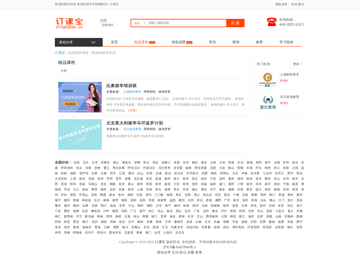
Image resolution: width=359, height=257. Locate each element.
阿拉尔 (101, 232)
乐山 (160, 211)
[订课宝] (69, 23)
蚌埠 (73, 184)
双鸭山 (224, 173)
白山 (140, 173)
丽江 (154, 216)
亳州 (186, 184)
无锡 (91, 178)
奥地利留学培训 (104, 53)
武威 (217, 221)
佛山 (272, 200)
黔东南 (89, 216)
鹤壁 (103, 194)
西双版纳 (212, 216)
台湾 (157, 232)
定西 (263, 221)
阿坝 (242, 211)
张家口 (166, 162)
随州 (67, 200)
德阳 (115, 211)
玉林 (244, 205)
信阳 (188, 194)
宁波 (213, 178)
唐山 (116, 162)
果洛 (98, 227)
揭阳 (150, 205)
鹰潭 (94, 189)
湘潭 (115, 200)
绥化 (299, 173)
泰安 (222, 189)
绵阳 (124, 211)
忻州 (286, 162)
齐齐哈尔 (192, 173)
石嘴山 (135, 227)
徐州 (100, 178)
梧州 (195, 205)
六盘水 (280, 211)
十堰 (236, 194)
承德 (177, 162)
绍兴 (249, 178)
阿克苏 (267, 227)
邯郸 (137, 162)
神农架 (86, 200)
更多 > (297, 64)
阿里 (58, 221)
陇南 (272, 221)
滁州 (140, 184)
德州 (268, 189)
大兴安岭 (61, 178)
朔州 (259, 162)
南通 (128, 178)
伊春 (244, 173)
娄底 (209, 200)
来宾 (281, 205)
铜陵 (113, 184)
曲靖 (118, 216)
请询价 (284, 80)
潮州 (140, 205)
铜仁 (58, 216)
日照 (240, 189)
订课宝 (60, 53)
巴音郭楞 (253, 227)
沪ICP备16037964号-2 (179, 247)
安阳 (94, 194)
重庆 (67, 211)
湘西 (218, 200)
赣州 (104, 189)
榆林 (140, 221)
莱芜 (249, 189)
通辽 (106, 167)
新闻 (235, 42)
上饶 (140, 189)
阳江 (104, 205)
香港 (139, 232)
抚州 (131, 189)
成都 (76, 211)
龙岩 (277, 184)
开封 (64, 194)
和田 (299, 227)
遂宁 (142, 211)
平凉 (235, 221)
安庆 (122, 184)
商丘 (179, 194)
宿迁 (195, 178)
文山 (200, 216)
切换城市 (108, 25)
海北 (67, 227)
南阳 (170, 194)
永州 (191, 200)
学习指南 (286, 42)
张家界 (162, 200)
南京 (82, 178)
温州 (222, 178)
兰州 (168, 221)
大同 (222, 162)
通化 (131, 173)
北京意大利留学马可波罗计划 (134, 123)
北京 (86, 162)
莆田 (231, 184)
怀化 (200, 200)
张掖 (226, 221)
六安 (176, 184)
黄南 (76, 227)
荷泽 (295, 189)
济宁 (213, 189)
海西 (116, 227)
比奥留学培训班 (121, 85)
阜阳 (149, 184)
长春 (95, 173)
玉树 (107, 227)
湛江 (291, 200)
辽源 (122, 173)
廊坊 (195, 162)
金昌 (189, 221)
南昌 (295, 184)
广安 (197, 211)
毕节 (79, 216)
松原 (150, 173)
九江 (76, 189)
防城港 (215, 205)
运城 (277, 162)
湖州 (240, 178)
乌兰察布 (164, 167)
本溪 (249, 167)
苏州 (119, 178)
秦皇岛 (126, 162)
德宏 (233, 216)
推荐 (259, 42)
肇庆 (58, 205)
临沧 (173, 216)
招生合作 (281, 4)
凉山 (260, 211)
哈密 (217, 227)
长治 (240, 162)
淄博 (167, 189)
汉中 (131, 221)
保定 (155, 162)
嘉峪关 (178, 221)
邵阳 (133, 200)
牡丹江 (279, 173)
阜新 (286, 167)
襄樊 (254, 194)
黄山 (131, 184)
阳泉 (231, 162)
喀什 (290, 227)
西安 (76, 221)
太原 (213, 162)
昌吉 (226, 227)
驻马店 (207, 194)
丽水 (295, 178)
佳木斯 (255, 173)
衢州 (268, 178)
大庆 (235, 173)
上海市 (167, 232)
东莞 (122, 205)
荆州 (291, 194)
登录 (198, 252)
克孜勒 (279, 227)
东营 (186, 189)
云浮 (159, 205)
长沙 (97, 200)
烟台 (195, 189)
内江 (152, 211)
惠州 (67, 205)
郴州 (182, 200)
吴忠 (147, 227)
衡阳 (124, 200)
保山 (136, 216)
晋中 (268, 162)
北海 (205, 205)
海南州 (86, 227)
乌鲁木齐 (177, 227)
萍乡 (67, 189)
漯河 (148, 194)
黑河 (290, 173)
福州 (213, 184)
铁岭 (64, 173)
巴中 (224, 211)
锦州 (268, 167)
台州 (286, 178)
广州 (227, 200)
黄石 (227, 194)
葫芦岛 (84, 173)
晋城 (250, 162)
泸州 (106, 211)
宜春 (122, 189)
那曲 (299, 216)
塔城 (67, 232)
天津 (95, 162)
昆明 (109, 216)
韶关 (236, 200)
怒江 (242, 216)
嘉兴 (231, 178)
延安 (122, 221)
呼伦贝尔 (134, 167)
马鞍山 (92, 184)
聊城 (277, 189)
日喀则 (289, 216)
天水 (208, 221)
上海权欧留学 (133, 91)
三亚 (58, 211)
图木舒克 (115, 232)
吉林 (104, 173)
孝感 (281, 194)
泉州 (249, 184)
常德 (152, 200)
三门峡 (159, 194)
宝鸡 (95, 221)
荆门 (272, 194)
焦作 (121, 194)
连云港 (138, 178)
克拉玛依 (192, 227)
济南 (149, 189)
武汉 (218, 194)
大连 (222, 167)
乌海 (88, 167)
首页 (114, 42)
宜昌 (245, 194)
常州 (110, 178)
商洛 (159, 221)
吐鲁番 (206, 227)
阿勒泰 (77, 232)
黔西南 (68, 216)
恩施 (76, 200)
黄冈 (299, 194)
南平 (268, 184)
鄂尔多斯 (119, 167)
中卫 (165, 227)
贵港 (235, 205)
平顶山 (83, 194)
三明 (240, 184)
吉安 (113, 189)
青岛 (158, 189)
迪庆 (251, 216)
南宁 (168, 205)
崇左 (290, 205)
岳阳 (142, 200)
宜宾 (188, 211)
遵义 (291, 211)
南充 (170, 211)
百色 (254, 205)
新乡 (112, 194)
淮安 (149, 178)
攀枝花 (95, 211)
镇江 (176, 178)
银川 (125, 227)
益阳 (173, 200)
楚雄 (182, 216)
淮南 (82, 184)
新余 (85, 189)
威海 (231, 189)
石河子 (89, 232)
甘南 (290, 221)
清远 (113, 205)
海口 (299, 205)
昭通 (146, 216)
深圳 (245, 200)
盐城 (158, 178)
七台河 (267, 173)
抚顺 (240, 167)
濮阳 (130, 194)
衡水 (204, 162)
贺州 (263, 205)
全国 (77, 162)
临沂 (259, 189)
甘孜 (251, 211)
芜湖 (64, 184)
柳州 (177, 205)
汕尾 (85, 205)
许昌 (139, 194)
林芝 (67, 221)
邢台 (146, 162)
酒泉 (244, 221)
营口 (277, 167)
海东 (58, 227)
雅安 (215, 211)
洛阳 (73, 194)
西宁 (299, 221)
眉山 (179, 211)
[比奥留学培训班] (80, 97)
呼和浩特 (67, 167)
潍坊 (204, 189)
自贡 (85, 211)
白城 (159, 173)
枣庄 (176, 189)
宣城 (204, 184)
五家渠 (128, 232)
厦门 (222, 184)
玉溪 (127, 216)
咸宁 (58, 200)
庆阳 (254, 221)
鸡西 (205, 173)
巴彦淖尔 (149, 167)
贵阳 (269, 211)
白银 (198, 221)
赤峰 (97, 167)
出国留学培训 (78, 53)
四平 (113, 173)
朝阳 (73, 173)
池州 (195, 184)
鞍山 (231, 167)
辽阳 (295, 167)
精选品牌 (179, 42)
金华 (259, 178)
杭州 (204, 178)
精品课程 (141, 42)
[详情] (132, 110)
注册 (190, 252)
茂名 (299, 200)
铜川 (85, 221)
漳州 (259, 184)
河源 (95, 205)
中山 (131, 205)
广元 (133, 211)
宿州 (158, 184)
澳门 (148, 232)
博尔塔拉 (238, 227)
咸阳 (104, 221)
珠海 (254, 200)
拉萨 (260, 216)
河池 (272, 205)
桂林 (186, 205)
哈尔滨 (178, 173)
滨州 (286, 189)
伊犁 (58, 232)
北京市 (179, 232)
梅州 (76, 205)
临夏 (281, 221)
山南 (278, 216)
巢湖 (167, 184)
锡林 (189, 167)
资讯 (212, 42)
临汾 (295, 162)
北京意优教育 (133, 129)
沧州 (186, 162)
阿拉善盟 (201, 167)
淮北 (104, 184)
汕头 (263, 200)
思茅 (164, 216)
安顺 (299, 211)
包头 (79, 167)
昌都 (269, 216)
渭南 (113, 221)
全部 (64, 70)
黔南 (100, 216)
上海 (73, 178)
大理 (224, 216)
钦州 (226, 205)
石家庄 (105, 162)
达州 (206, 211)
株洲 (106, 200)
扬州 (167, 178)
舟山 (277, 178)
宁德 (286, 184)
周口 (197, 194)
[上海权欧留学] (268, 79)
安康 (150, 221)
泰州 (186, 178)
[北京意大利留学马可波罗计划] (80, 134)
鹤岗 (214, 173)
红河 (191, 216)
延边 (168, 173)
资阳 (233, 211)
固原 (156, 227)
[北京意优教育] (268, 102)
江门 (281, 200)
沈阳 (213, 167)
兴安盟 (178, 167)
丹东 (259, 167)
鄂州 (263, 194)
